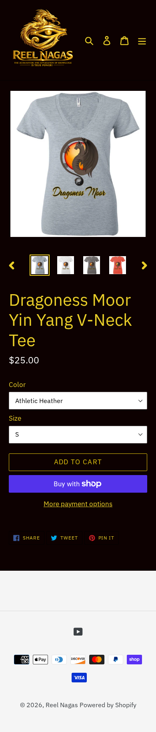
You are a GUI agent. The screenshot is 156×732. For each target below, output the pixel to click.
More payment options (78, 503)
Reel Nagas (62, 705)
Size (15, 418)
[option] (40, 265)
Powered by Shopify (108, 705)
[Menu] (142, 40)
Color (17, 384)
